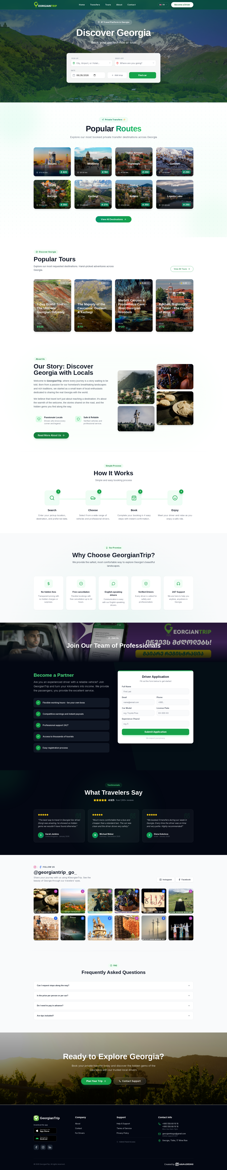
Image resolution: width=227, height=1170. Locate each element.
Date (73, 70)
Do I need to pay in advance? (50, 1005)
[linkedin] (50, 1147)
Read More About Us (49, 435)
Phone (159, 697)
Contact (131, 5)
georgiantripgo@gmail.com (174, 1133)
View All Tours (180, 269)
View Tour (57, 327)
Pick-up (74, 58)
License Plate (163, 708)
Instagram (167, 879)
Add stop (119, 75)
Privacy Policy (123, 1133)
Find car (142, 75)
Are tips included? (45, 1016)
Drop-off (119, 58)
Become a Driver (182, 5)
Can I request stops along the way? (53, 985)
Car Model (127, 708)
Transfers (95, 5)
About (119, 5)
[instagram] (43, 1147)
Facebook (186, 879)
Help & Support (123, 1123)
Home (82, 5)
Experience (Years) (131, 719)
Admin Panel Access (127, 1142)
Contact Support (131, 1081)
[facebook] (36, 1147)
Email (124, 697)
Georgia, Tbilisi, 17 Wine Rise (174, 1140)
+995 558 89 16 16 (170, 1123)
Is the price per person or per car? (52, 995)
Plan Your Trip (94, 1081)
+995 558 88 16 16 (170, 1126)
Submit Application (156, 731)
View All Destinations (112, 219)
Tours (108, 5)
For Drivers (80, 1133)
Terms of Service (124, 1128)
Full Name (126, 687)
